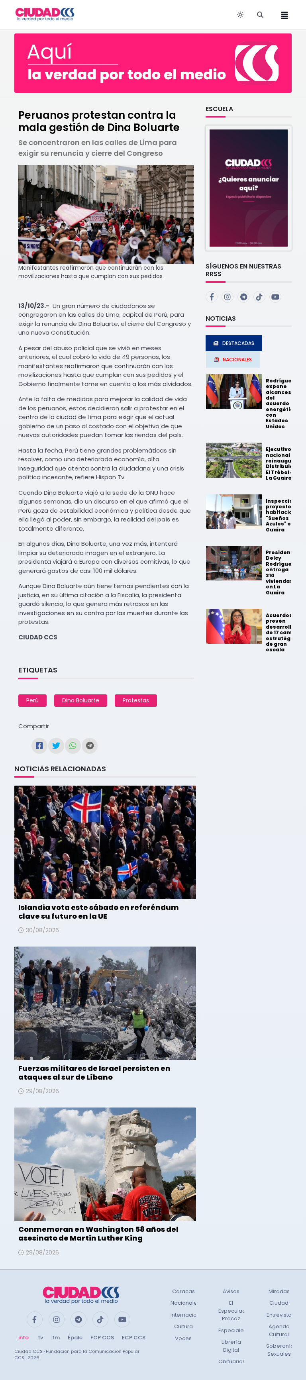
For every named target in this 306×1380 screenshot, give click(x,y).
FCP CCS (102, 1337)
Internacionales (191, 1315)
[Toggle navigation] (282, 14)
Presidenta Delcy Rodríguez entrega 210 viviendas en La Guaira (281, 572)
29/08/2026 (42, 1091)
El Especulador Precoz (234, 1310)
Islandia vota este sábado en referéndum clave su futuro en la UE (98, 911)
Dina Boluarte (80, 700)
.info (23, 1337)
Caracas (183, 1291)
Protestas (136, 700)
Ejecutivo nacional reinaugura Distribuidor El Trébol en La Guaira (282, 463)
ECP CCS (133, 1337)
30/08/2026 (42, 930)
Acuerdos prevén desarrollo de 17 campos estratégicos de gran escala (284, 632)
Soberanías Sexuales (281, 1350)
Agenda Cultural (279, 1330)
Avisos (231, 1291)
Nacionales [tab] (237, 359)
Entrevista (279, 1315)
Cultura (183, 1326)
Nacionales (185, 1303)
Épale (75, 1337)
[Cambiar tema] (240, 14)
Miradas (279, 1291)
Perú (32, 700)
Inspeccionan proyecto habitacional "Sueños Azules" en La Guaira (285, 515)
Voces (183, 1338)
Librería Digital (231, 1346)
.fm (55, 1337)
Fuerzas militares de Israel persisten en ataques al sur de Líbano (94, 1072)
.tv (40, 1337)
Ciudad (278, 1303)
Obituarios (231, 1361)
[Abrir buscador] (260, 14)
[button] (249, 187)
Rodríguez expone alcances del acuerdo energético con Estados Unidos (281, 403)
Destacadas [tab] (238, 343)
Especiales (232, 1330)
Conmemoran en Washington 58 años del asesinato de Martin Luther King (98, 1233)
